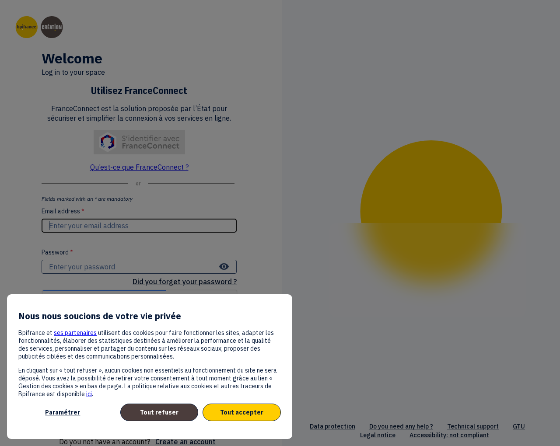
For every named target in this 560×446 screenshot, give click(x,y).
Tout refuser (159, 412)
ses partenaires (75, 333)
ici (89, 394)
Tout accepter (241, 412)
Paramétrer (62, 412)
